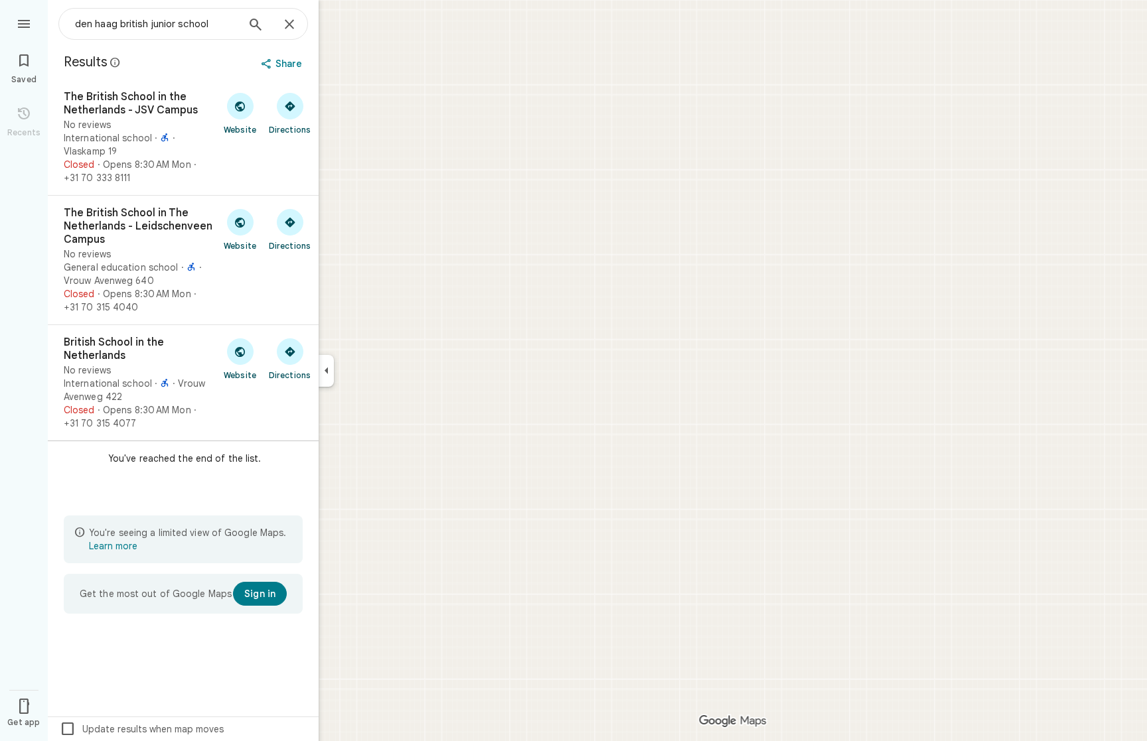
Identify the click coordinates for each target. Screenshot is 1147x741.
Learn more (113, 546)
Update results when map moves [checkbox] (142, 729)
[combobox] (156, 24)
